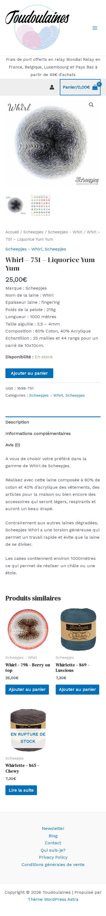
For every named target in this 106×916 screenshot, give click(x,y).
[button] (91, 105)
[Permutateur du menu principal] (95, 28)
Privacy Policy (53, 857)
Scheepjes (33, 232)
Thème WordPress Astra (53, 899)
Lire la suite (21, 790)
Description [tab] (17, 422)
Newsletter (53, 828)
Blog (53, 835)
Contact (53, 842)
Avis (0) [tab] (12, 444)
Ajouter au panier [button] (27, 689)
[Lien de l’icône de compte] (51, 87)
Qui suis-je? (53, 850)
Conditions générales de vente (53, 864)
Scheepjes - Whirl (65, 232)
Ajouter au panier (29, 373)
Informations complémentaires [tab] (38, 433)
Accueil (12, 232)
